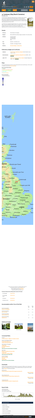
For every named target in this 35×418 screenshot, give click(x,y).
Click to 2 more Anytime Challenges (8, 360)
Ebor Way (3, 347)
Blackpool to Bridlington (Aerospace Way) (8, 351)
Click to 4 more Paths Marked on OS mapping (9, 348)
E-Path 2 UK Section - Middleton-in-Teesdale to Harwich (10, 338)
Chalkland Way (4, 345)
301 (14, 298)
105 (14, 293)
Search (31, 10)
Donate (31, 6)
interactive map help (13, 65)
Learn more (26, 416)
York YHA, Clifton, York (5, 314)
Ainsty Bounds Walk (5, 357)
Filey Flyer (3, 358)
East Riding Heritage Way (6, 346)
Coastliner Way (4, 352)
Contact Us (14, 10)
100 (11, 293)
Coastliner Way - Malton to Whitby (7, 353)
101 (12, 293)
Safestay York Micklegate (6, 309)
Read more (10, 6)
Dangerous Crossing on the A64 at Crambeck (17, 57)
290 (11, 298)
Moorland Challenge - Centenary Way (16, 45)
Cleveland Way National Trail (6, 341)
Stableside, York (4, 317)
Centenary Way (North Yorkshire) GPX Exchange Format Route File (12, 371)
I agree (30, 416)
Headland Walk (4, 359)
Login (4, 10)
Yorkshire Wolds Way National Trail (7, 342)
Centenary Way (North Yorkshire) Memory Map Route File (10, 376)
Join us (9, 10)
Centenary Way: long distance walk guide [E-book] (18, 54)
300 (12, 298)
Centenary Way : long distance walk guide (16, 51)
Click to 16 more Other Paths (7, 354)
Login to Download (30, 372)
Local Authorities (21, 288)
